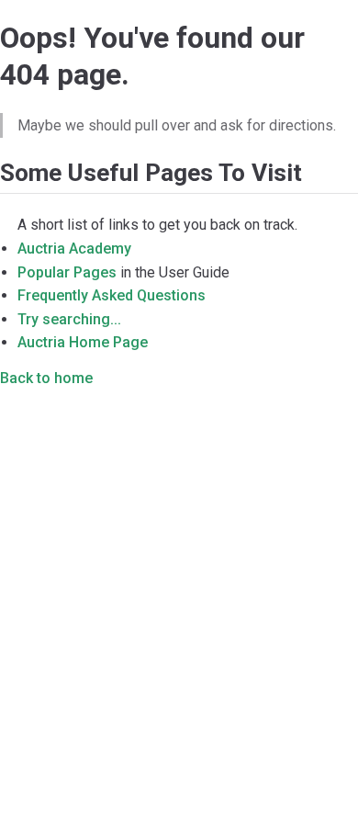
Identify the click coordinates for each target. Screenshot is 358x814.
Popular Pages (67, 272)
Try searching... (69, 319)
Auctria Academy (74, 248)
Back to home (46, 378)
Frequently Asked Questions (111, 295)
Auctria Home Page (82, 342)
